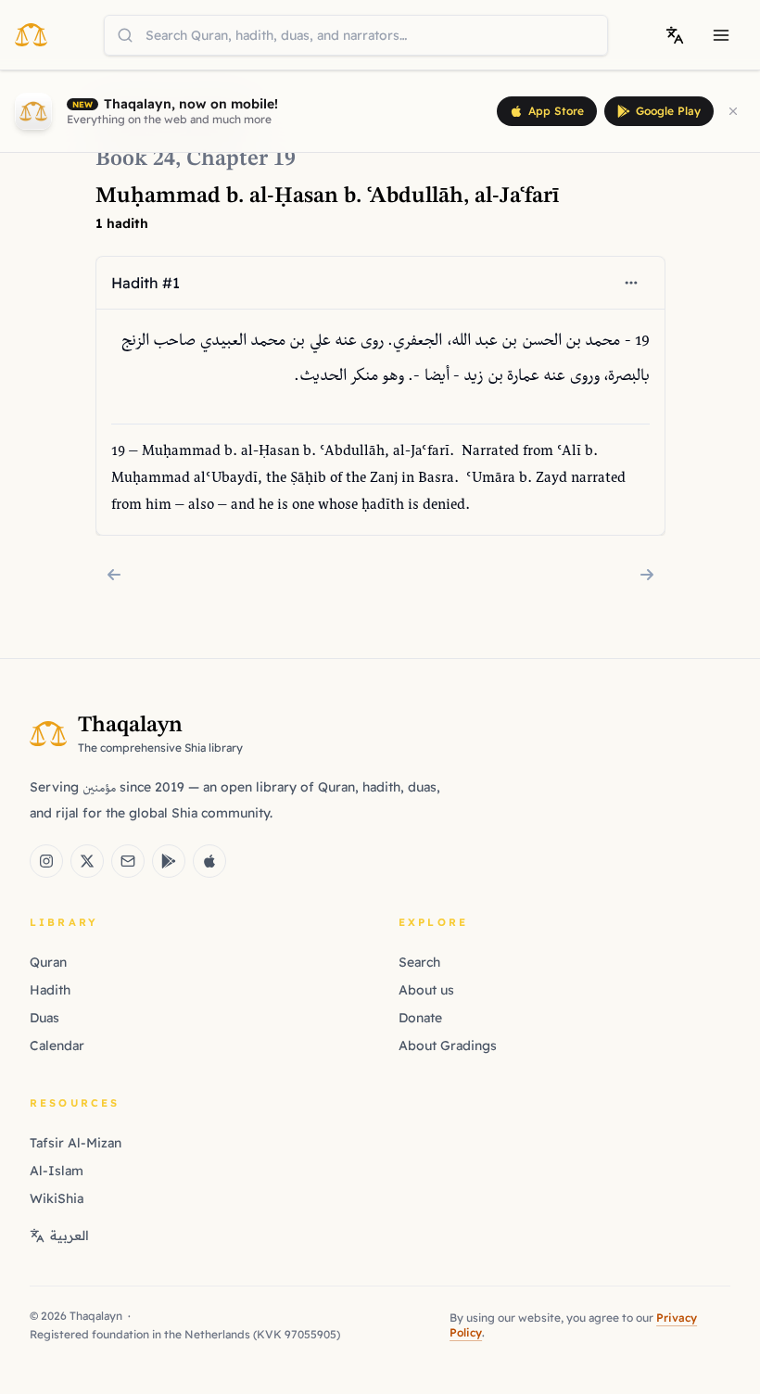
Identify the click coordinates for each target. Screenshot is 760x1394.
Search (419, 962)
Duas (44, 1017)
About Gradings (448, 1045)
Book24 (135, 159)
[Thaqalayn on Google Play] (168, 861)
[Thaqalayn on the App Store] (209, 861)
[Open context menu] (631, 282)
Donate (420, 1017)
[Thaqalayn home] (36, 34)
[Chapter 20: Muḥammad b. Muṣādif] (646, 574)
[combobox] (356, 35)
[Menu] (721, 35)
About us (426, 990)
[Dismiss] (733, 111)
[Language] (674, 35)
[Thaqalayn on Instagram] (46, 861)
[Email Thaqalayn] (128, 861)
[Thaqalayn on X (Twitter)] (87, 861)
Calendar (57, 1045)
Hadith (50, 990)
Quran (48, 962)
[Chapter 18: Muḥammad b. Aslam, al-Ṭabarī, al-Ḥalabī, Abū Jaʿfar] (114, 574)
